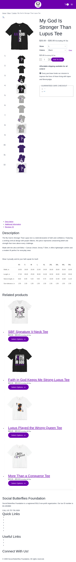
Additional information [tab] (13, 224)
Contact (8, 523)
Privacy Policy (10, 531)
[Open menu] (72, 4)
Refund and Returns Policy (15, 528)
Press (7, 525)
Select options (17, 339)
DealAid (8, 545)
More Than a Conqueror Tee (29, 476)
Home (7, 517)
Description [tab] (9, 222)
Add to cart (57, 60)
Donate (7, 540)
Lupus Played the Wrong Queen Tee (35, 428)
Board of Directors (12, 520)
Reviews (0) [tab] (9, 227)
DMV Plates (9, 543)
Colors (42, 50)
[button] (3, 17)
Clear (70, 50)
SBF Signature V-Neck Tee (28, 332)
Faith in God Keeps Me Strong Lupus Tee (39, 380)
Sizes (41, 46)
